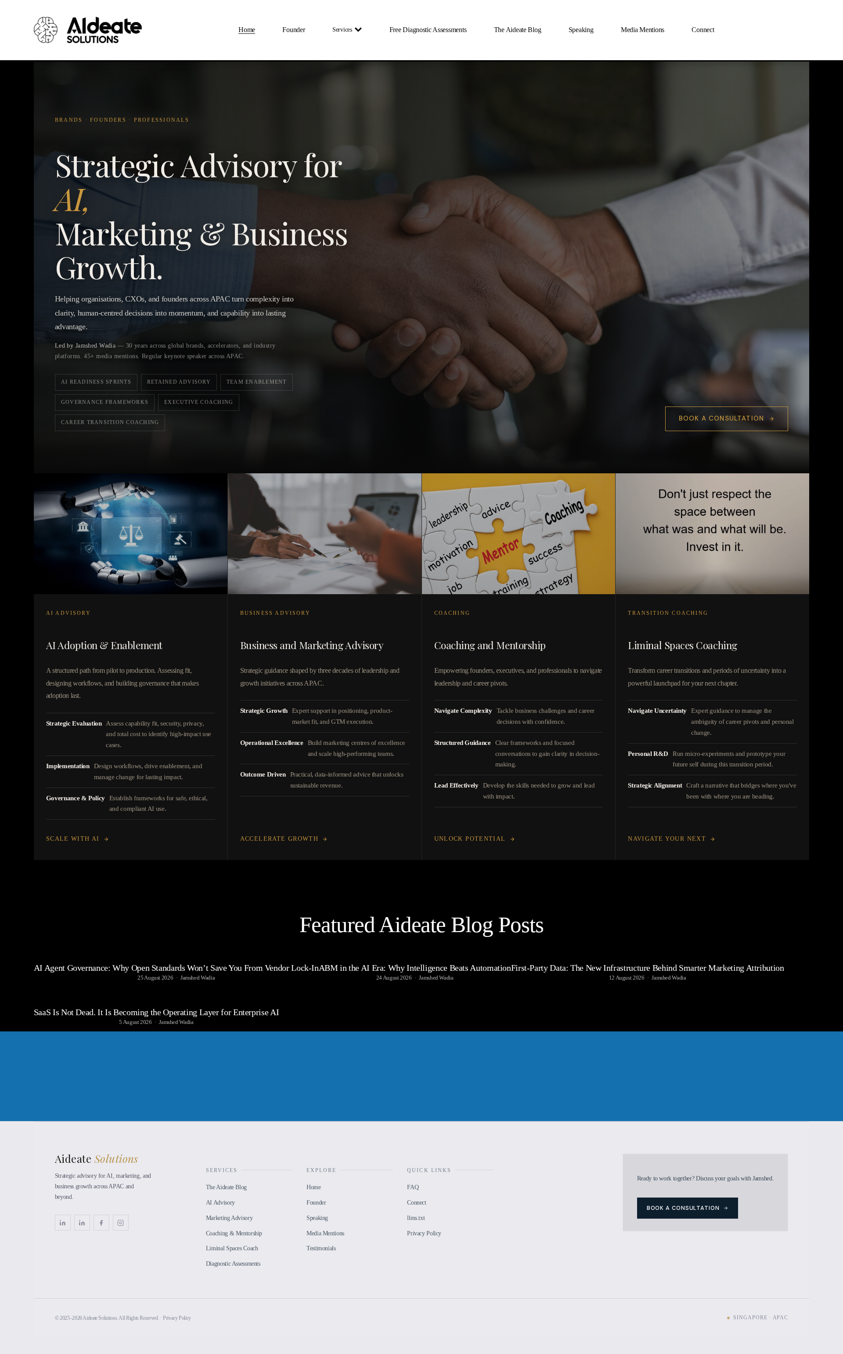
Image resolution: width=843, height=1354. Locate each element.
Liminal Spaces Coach (232, 1248)
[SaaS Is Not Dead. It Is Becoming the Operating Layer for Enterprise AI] (156, 996)
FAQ (412, 1187)
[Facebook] (101, 1223)
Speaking (581, 29)
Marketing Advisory (229, 1217)
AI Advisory (220, 1202)
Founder (293, 29)
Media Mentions (642, 29)
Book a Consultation (721, 418)
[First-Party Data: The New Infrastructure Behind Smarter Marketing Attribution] (647, 952)
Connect (703, 29)
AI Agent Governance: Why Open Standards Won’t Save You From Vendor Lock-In (176, 968)
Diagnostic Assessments (233, 1263)
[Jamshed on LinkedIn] (63, 1223)
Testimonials (321, 1248)
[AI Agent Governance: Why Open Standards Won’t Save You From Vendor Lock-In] (176, 952)
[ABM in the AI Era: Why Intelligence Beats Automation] (415, 952)
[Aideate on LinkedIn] (82, 1223)
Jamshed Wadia (197, 977)
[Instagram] (121, 1223)
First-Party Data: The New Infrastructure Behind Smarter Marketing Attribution (647, 968)
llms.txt (416, 1217)
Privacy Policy (424, 1233)
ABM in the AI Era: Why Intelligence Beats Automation (415, 968)
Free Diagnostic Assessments (428, 29)
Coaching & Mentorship (234, 1233)
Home (246, 29)
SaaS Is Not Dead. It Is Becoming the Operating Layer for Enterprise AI (156, 1012)
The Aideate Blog (517, 29)
